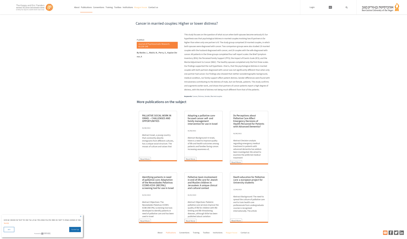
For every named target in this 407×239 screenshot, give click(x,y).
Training (109, 7)
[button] (346, 7)
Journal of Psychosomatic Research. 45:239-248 (154, 45)
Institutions (128, 7)
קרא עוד (6, 223)
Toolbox (117, 7)
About (77, 7)
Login (312, 7)
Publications (86, 7)
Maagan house (140, 7)
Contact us (153, 7)
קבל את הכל (75, 229)
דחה (9, 229)
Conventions (98, 7)
